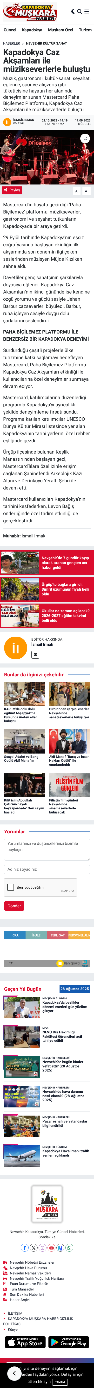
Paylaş (14, 190)
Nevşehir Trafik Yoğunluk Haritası (37, 1278)
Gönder (14, 906)
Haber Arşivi (20, 1300)
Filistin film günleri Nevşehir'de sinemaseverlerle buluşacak (63, 806)
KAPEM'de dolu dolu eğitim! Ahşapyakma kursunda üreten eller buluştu (20, 715)
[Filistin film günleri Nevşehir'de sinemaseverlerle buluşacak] (69, 784)
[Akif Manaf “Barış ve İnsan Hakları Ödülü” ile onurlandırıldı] (69, 741)
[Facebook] (25, 1248)
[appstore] (26, 1343)
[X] (34, 1248)
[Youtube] (51, 1248)
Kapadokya (32, 29)
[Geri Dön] (14, 1373)
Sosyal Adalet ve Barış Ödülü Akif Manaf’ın (21, 759)
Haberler (11, 43)
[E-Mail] (35, 655)
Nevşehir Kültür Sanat (46, 43)
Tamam (60, 1382)
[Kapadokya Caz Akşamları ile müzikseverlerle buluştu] (47, 157)
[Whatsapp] (69, 1248)
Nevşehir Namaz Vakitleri (30, 1273)
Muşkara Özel (60, 29)
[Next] (60, 1248)
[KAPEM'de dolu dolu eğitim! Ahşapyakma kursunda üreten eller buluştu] (24, 693)
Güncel (10, 29)
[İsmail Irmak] (15, 647)
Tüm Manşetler (22, 1289)
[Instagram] (43, 1248)
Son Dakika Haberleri (27, 1294)
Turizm (85, 29)
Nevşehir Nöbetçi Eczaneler (32, 1262)
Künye (13, 1329)
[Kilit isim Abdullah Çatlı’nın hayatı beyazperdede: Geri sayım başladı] (24, 784)
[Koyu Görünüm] (73, 11)
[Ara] (79, 11)
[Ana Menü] (86, 11)
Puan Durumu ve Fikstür (29, 1284)
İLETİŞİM (15, 1313)
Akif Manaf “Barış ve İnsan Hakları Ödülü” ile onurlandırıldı (69, 761)
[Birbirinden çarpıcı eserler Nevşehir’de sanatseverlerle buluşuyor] (69, 693)
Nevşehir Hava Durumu (28, 1268)
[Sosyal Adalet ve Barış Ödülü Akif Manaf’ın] (24, 741)
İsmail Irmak (42, 644)
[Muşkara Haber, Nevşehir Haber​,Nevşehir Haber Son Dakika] (30, 12)
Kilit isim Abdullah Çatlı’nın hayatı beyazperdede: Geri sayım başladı (24, 806)
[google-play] (68, 1343)
